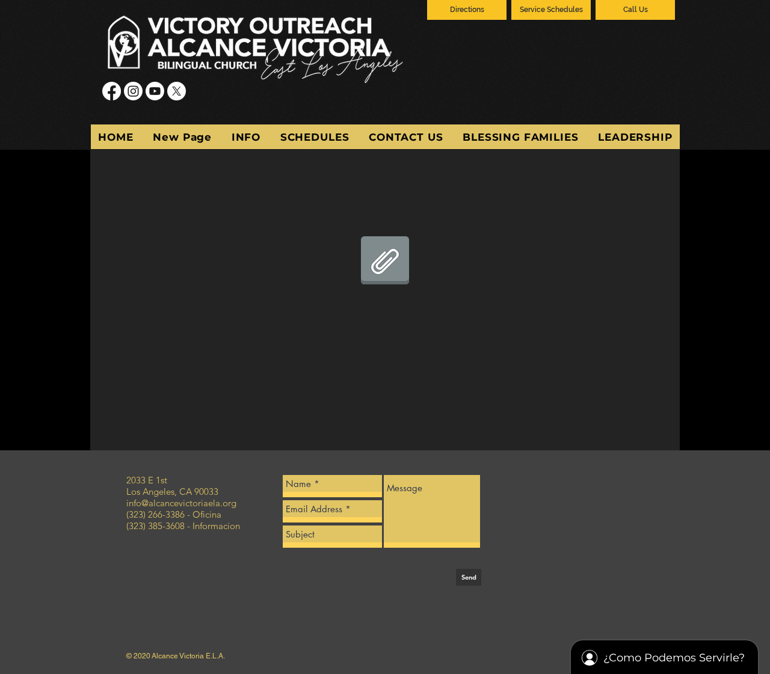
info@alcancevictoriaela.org (181, 503)
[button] (246, 136)
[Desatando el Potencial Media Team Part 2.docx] (385, 261)
